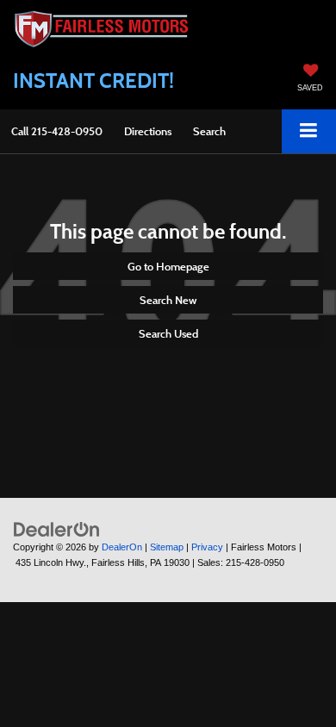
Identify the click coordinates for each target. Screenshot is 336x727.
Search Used (168, 333)
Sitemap (167, 547)
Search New (168, 300)
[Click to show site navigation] (309, 131)
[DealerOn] (57, 528)
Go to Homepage (168, 266)
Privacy (207, 547)
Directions (147, 131)
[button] (57, 131)
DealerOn (122, 547)
